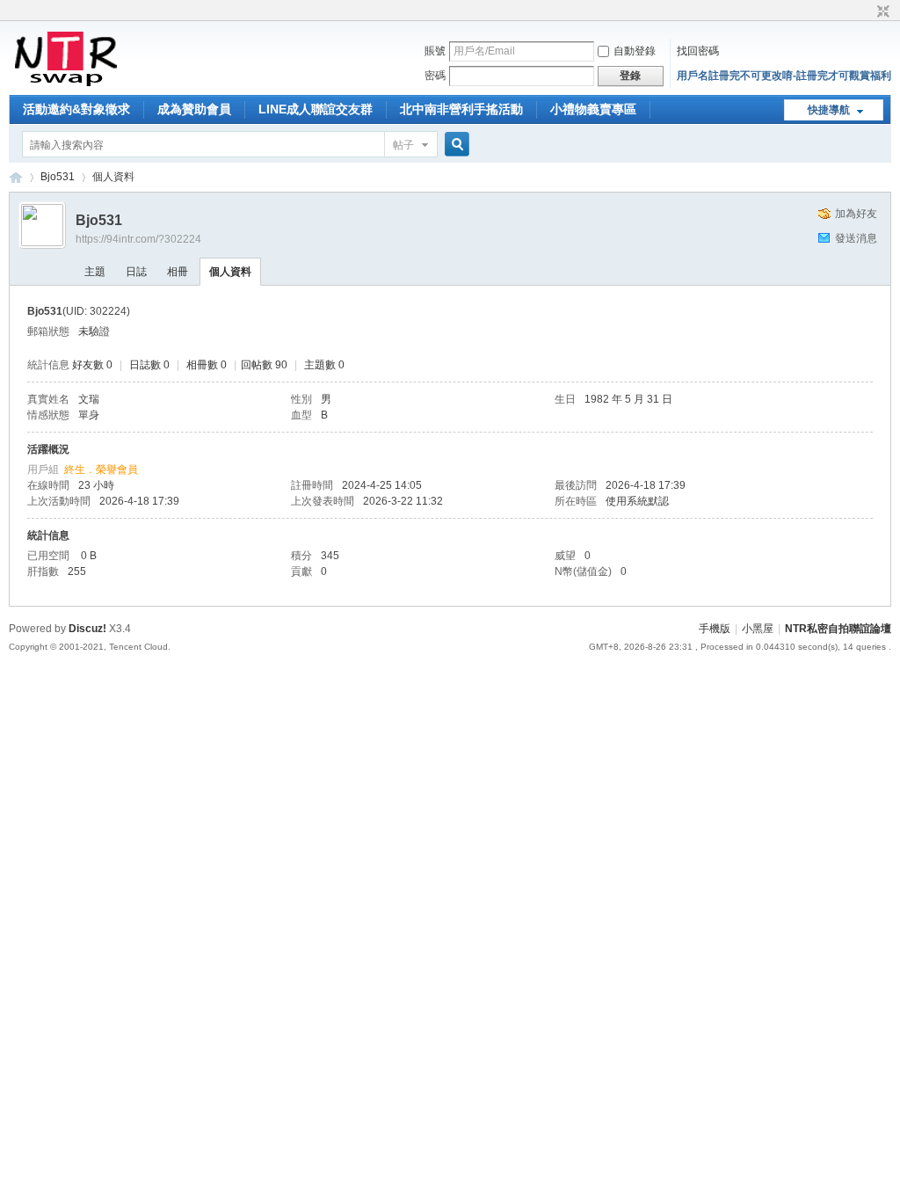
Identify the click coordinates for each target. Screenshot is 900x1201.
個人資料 (230, 272)
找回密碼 (698, 51)
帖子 (403, 145)
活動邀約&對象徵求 (76, 109)
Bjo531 (57, 177)
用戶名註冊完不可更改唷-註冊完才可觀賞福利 (784, 75)
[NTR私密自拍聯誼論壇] (65, 84)
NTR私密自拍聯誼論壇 (16, 177)
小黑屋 (757, 628)
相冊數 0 (206, 365)
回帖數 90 (264, 365)
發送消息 (856, 238)
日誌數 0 (149, 365)
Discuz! (87, 628)
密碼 (435, 75)
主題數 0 (324, 365)
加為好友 (856, 213)
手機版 (714, 628)
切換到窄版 (881, 12)
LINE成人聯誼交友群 (315, 109)
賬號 (435, 51)
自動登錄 (634, 51)
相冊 (177, 272)
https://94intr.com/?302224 (138, 239)
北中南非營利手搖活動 (461, 109)
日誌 (136, 272)
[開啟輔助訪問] (866, 12)
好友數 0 (92, 365)
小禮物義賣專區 (593, 109)
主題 (94, 272)
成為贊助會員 (194, 109)
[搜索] (454, 145)
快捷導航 (829, 110)
